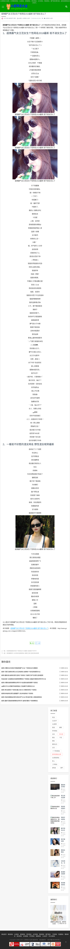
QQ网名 (16, 934)
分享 (38, 643)
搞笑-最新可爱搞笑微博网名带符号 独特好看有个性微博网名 (19, 700)
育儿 (53, 761)
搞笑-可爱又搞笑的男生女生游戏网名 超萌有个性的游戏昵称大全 (20, 671)
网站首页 (4, 934)
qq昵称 (54, 724)
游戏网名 (22, 934)
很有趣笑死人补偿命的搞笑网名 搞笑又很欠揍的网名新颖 (23, 653)
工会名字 (44, 936)
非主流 (61, 734)
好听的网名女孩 (56, 754)
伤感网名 (60, 934)
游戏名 (54, 767)
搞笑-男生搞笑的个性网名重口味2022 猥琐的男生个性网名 (19, 690)
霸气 (62, 767)
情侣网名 (41, 934)
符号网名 (54, 731)
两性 (53, 741)
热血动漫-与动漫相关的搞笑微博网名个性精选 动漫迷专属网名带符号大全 (23, 679)
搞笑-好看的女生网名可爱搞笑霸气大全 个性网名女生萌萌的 (19, 668)
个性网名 (54, 934)
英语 (53, 727)
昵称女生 (54, 744)
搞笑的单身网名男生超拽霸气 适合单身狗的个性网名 (17, 693)
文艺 (53, 747)
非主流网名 (52, 936)
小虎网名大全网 (17, 9)
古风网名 (25, 936)
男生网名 (29, 934)
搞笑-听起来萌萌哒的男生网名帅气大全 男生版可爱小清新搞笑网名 (21, 697)
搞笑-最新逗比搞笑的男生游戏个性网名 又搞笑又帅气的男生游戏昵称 (22, 675)
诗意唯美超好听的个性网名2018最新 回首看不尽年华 (21, 651)
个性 (60, 737)
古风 (53, 734)
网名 (53, 737)
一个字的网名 (56, 751)
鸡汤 (53, 717)
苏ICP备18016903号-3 (53, 939)
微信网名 (10, 934)
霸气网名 (48, 934)
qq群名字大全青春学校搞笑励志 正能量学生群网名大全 (18, 686)
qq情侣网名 (55, 757)
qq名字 (54, 720)
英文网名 (19, 936)
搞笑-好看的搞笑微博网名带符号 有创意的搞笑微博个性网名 (19, 682)
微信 (32, 643)
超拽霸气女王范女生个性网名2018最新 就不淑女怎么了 (29, 628)
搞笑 (60, 727)
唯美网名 (38, 936)
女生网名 (35, 934)
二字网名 (54, 764)
